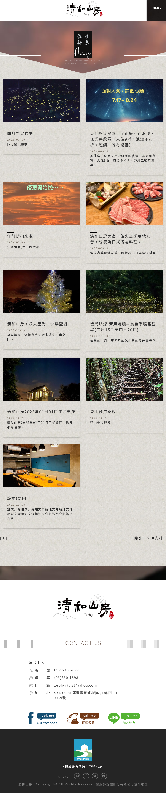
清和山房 (37, 662)
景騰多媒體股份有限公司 (115, 784)
